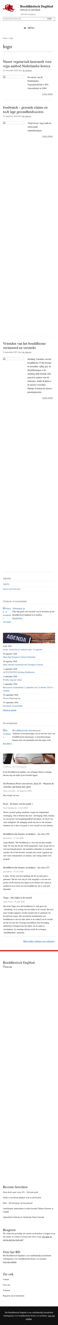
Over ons (6, 1284)
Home (5, 38)
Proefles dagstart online (12, 679)
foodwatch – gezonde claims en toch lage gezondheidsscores (25, 109)
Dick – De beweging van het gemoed (17, 1203)
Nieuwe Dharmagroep (11, 698)
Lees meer (47, 94)
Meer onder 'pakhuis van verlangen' (39, 941)
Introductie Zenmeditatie (13, 705)
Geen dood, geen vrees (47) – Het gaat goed (20, 1192)
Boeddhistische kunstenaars (26, 730)
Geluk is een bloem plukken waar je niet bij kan (22, 1197)
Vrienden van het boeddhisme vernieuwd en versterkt (24, 345)
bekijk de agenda (9, 710)
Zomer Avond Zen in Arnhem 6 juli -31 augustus (22, 649)
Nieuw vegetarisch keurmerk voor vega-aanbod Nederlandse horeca (27, 63)
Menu (31, 28)
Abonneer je (18, 608)
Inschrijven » (17, 618)
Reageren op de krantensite (13, 1295)
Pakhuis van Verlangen (14, 767)
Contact (6, 1279)
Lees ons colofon (9, 1262)
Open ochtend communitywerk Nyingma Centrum (23, 664)
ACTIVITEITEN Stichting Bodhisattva (19, 672)
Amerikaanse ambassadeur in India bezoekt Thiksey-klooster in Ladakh (28, 1210)
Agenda (6, 583)
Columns (6, 1290)
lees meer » (7, 743)
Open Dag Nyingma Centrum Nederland (19, 657)
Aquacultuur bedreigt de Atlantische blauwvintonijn (23, 1217)
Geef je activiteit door (11, 589)
